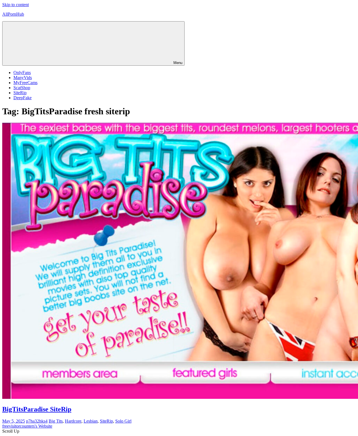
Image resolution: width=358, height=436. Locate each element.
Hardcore (73, 421)
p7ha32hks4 (37, 421)
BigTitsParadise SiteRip (36, 409)
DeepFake (22, 97)
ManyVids (22, 77)
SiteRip (20, 92)
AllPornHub (13, 14)
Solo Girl (123, 421)
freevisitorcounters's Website (27, 426)
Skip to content (15, 4)
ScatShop (21, 87)
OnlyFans (22, 72)
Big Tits (56, 421)
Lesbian (91, 421)
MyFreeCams (25, 82)
